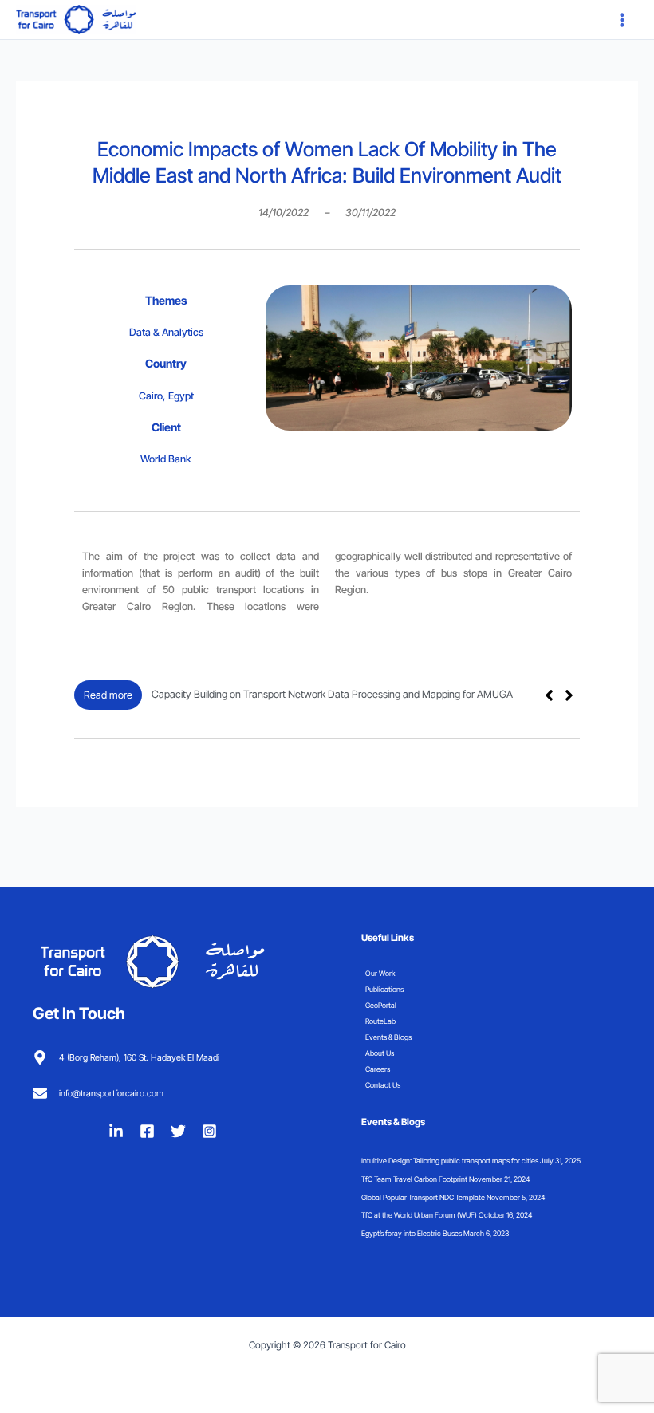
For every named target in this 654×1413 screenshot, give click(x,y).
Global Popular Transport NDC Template (423, 1197)
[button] (569, 695)
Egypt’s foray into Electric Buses (411, 1233)
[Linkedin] (116, 1131)
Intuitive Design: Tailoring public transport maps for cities (449, 1160)
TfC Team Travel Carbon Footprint (414, 1179)
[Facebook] (147, 1131)
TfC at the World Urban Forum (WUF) (419, 1214)
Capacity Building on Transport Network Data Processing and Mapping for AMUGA (332, 694)
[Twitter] (178, 1131)
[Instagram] (209, 1131)
